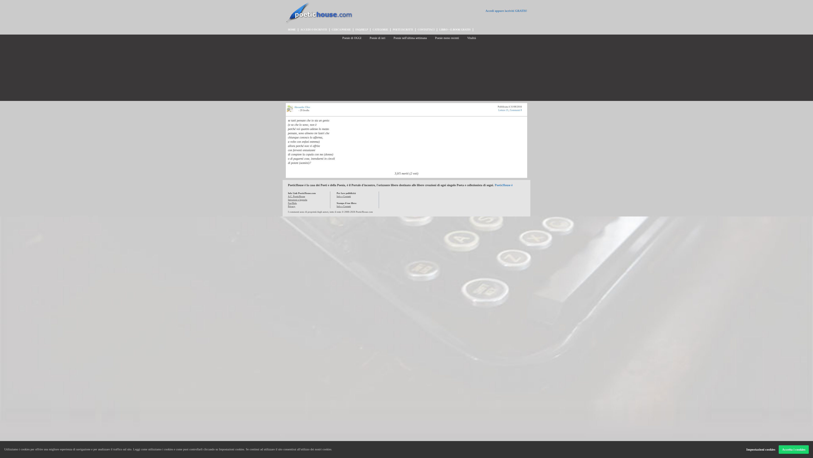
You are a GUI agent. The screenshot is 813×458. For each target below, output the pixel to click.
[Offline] (296, 111)
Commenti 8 (516, 110)
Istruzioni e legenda (297, 199)
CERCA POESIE (341, 29)
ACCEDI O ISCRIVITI (313, 29)
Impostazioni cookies (760, 449)
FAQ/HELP (361, 29)
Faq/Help (292, 203)
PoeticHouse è (504, 185)
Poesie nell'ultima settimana (410, 38)
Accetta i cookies (793, 449)
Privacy (291, 206)
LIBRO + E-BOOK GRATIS (455, 29)
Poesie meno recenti (446, 38)
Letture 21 (503, 110)
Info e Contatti (344, 196)
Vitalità (471, 38)
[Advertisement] (406, 71)
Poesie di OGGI (351, 38)
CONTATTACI (426, 29)
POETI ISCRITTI (403, 29)
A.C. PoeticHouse (296, 196)
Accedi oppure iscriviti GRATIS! (506, 11)
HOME (292, 29)
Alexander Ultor (302, 107)
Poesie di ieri (377, 38)
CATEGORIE (380, 29)
